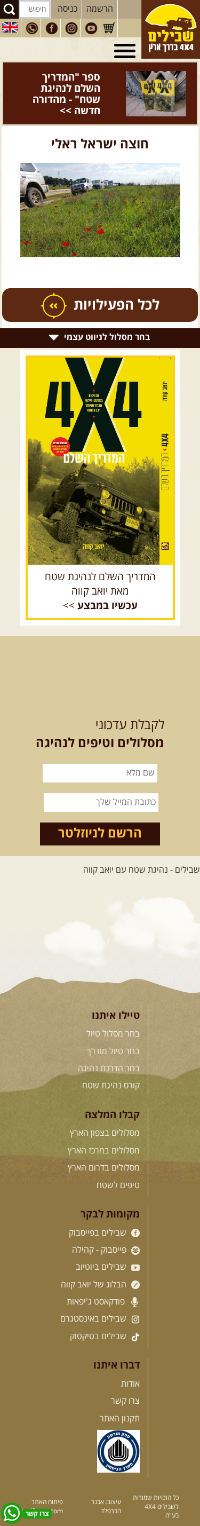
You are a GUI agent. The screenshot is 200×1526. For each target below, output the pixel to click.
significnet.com (40, 1489)
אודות (130, 1361)
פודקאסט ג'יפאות (97, 1279)
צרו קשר (125, 1378)
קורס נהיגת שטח (111, 1063)
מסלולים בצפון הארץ (105, 1110)
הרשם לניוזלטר (100, 811)
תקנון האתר (120, 1395)
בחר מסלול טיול (113, 1011)
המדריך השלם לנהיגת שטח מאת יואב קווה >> (100, 569)
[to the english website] (10, 27)
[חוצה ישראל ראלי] (100, 187)
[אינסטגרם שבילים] (71, 28)
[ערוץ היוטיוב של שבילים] (91, 28)
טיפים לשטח (118, 1162)
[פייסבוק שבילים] (51, 28)
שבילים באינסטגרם (94, 1296)
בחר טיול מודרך (113, 1028)
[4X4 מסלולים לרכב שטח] (100, 438)
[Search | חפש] (9, 9)
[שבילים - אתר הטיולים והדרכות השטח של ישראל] (170, 29)
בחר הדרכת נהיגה (109, 1046)
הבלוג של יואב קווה (95, 1261)
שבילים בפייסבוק (99, 1210)
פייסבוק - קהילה (100, 1227)
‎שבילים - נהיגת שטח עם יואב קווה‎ (141, 847)
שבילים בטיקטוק (99, 1314)
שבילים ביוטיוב (102, 1244)
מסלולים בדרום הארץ (104, 1145)
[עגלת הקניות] (108, 28)
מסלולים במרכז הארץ (104, 1128)
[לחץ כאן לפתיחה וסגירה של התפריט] (126, 51)
